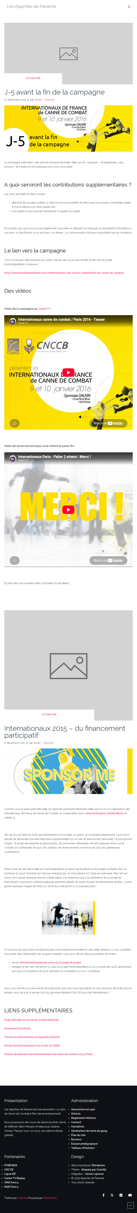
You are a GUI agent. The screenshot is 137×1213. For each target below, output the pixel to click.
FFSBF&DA (10, 1165)
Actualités (33, 78)
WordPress (50, 1198)
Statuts (75, 1113)
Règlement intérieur (83, 1118)
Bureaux (76, 1139)
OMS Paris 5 (11, 1182)
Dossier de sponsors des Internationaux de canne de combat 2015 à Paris (48, 1054)
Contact (76, 1122)
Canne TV (44, 308)
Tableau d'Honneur (83, 1148)
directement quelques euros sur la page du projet (50, 962)
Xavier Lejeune (94, 1173)
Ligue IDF (10, 1173)
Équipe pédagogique (84, 1143)
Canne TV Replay (14, 1178)
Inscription (77, 1126)
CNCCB (8, 1169)
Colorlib (22, 1198)
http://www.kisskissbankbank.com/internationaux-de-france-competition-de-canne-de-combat (64, 272)
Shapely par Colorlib (93, 1169)
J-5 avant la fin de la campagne (54, 92)
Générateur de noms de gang (89, 1130)
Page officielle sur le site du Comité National (31, 1019)
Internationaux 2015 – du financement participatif (64, 731)
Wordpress (98, 1165)
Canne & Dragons (95, 813)
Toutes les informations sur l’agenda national (31, 1037)
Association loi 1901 (83, 1109)
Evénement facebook (17, 1028)
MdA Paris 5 (11, 1186)
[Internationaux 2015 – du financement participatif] (68, 665)
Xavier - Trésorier (44, 99)
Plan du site (78, 1135)
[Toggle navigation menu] (129, 7)
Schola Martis (115, 813)
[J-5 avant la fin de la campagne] (68, 53)
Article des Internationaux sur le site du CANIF (32, 1045)
